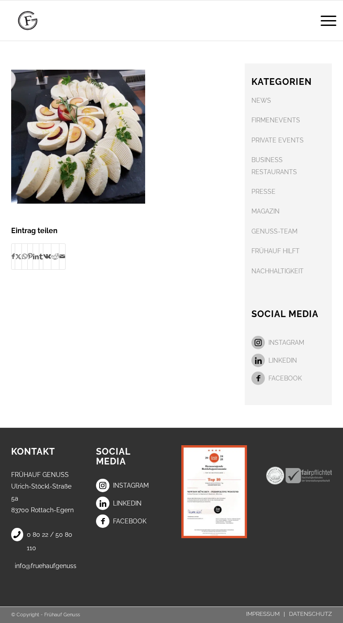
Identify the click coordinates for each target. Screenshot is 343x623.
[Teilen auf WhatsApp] (24, 256)
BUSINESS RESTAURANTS (274, 165)
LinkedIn (282, 360)
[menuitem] (324, 20)
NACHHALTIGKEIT (277, 271)
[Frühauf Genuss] (40, 20)
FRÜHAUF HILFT (275, 251)
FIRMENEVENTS (275, 120)
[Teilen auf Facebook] (13, 256)
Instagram (286, 342)
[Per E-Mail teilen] (62, 256)
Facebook (285, 378)
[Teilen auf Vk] (47, 256)
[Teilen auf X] (18, 256)
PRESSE (263, 191)
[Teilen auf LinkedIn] (36, 256)
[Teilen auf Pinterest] (30, 256)
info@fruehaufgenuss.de (46, 565)
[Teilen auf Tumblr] (41, 256)
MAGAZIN (265, 211)
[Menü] (324, 20)
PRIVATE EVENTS (277, 140)
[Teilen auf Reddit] (55, 256)
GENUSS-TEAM (274, 231)
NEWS (261, 100)
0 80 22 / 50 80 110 (49, 541)
